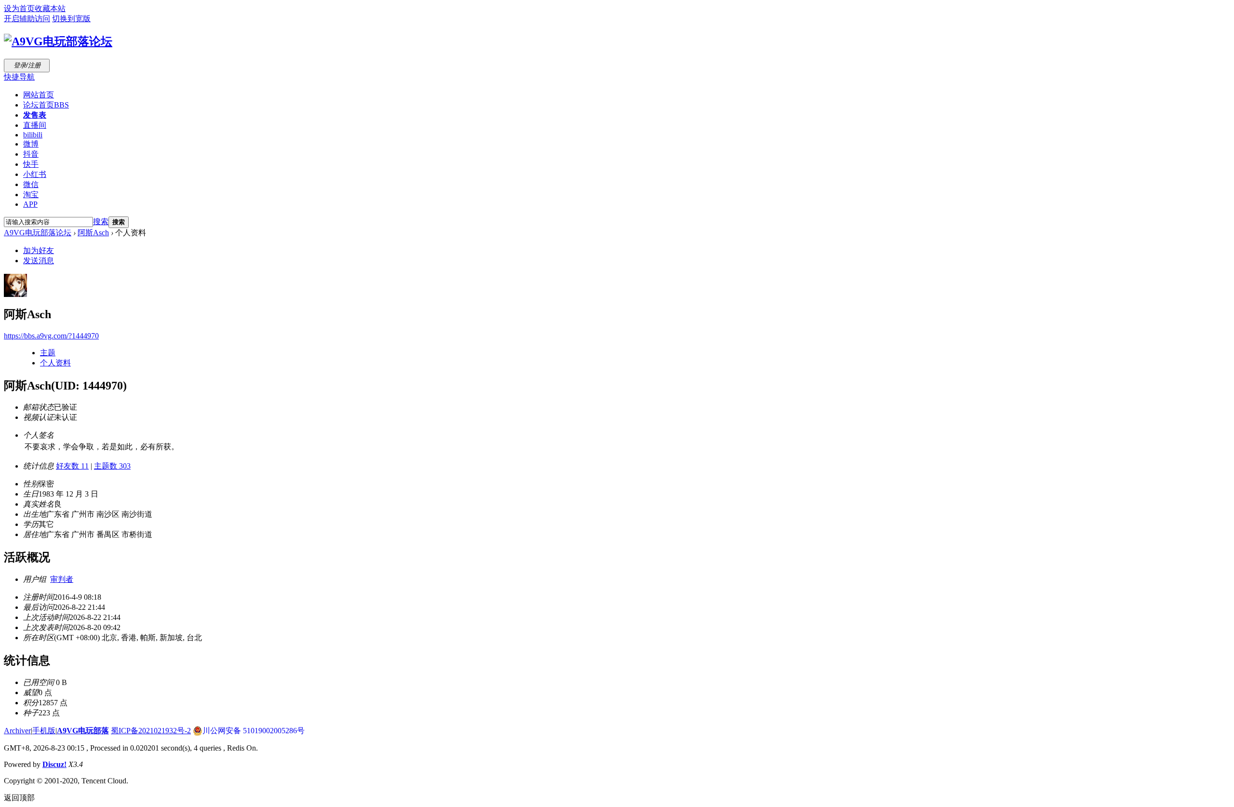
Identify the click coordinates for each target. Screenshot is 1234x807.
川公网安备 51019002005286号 (253, 730)
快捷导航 (19, 77)
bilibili (32, 135)
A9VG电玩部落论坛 (37, 233)
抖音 (31, 154)
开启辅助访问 (27, 18)
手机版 (43, 730)
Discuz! (54, 764)
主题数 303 (112, 466)
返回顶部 (19, 798)
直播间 (34, 125)
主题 (47, 353)
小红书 (34, 174)
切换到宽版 (71, 18)
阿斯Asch (93, 233)
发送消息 (38, 260)
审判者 (61, 579)
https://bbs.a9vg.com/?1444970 (51, 336)
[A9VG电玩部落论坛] (58, 41)
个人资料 (55, 363)
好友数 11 (72, 466)
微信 (31, 184)
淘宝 (31, 194)
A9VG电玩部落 (83, 730)
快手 (31, 164)
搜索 (100, 221)
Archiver (17, 730)
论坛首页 (46, 105)
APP (30, 204)
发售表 (34, 115)
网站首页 (38, 95)
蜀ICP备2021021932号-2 (151, 730)
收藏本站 (50, 8)
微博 (31, 144)
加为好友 (38, 250)
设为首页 (19, 8)
